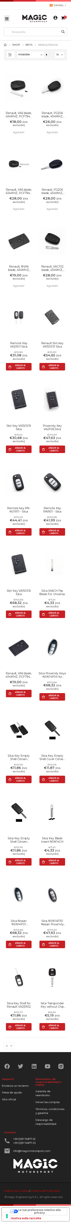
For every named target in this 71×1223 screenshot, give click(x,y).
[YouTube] (49, 1066)
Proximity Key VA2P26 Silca (52, 427)
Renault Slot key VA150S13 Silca (52, 345)
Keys (29, 44)
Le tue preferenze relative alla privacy (39, 1211)
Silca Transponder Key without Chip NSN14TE (52, 1005)
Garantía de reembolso (43, 1093)
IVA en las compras (48, 1102)
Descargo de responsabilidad (46, 1121)
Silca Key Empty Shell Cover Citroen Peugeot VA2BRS (52, 757)
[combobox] (31, 32)
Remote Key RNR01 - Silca (52, 510)
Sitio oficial (9, 1099)
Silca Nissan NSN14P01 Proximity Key (18, 922)
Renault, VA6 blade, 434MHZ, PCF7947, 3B (19, 191)
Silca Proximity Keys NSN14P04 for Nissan (52, 675)
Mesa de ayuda (12, 1092)
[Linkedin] (35, 1066)
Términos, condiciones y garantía (50, 1111)
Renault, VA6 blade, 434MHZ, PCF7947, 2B (19, 114)
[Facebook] (8, 1066)
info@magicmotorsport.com (31, 1150)
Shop (16, 44)
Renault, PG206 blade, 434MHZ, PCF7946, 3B (52, 191)
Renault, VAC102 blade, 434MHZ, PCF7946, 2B (52, 268)
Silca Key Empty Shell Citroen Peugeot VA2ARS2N (19, 840)
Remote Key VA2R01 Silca (19, 345)
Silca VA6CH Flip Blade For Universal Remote (52, 592)
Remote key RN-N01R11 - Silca (18, 510)
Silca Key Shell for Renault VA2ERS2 (19, 1005)
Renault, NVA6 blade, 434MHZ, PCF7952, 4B (18, 268)
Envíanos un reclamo (15, 1085)
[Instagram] (62, 1066)
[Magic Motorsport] (34, 18)
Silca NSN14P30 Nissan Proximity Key (52, 922)
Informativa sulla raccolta (23, 1218)
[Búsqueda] (63, 32)
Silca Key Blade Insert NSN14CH (52, 840)
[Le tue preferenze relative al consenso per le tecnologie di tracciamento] (7, 1216)
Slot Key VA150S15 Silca (19, 592)
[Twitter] (22, 1066)
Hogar (5, 44)
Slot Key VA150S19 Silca (19, 427)
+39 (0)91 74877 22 (24, 1138)
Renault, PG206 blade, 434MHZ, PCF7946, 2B (52, 114)
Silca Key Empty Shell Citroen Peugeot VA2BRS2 (19, 757)
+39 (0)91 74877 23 (24, 1142)
